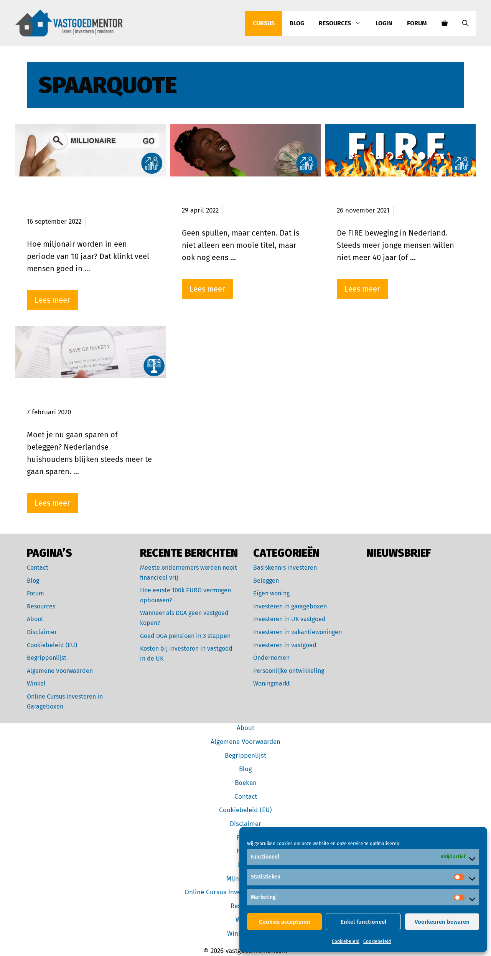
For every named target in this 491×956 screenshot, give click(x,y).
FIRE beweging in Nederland (395, 196)
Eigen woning (271, 593)
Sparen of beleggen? (69, 398)
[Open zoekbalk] (465, 23)
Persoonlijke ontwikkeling (288, 670)
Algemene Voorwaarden (60, 670)
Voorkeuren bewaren (442, 921)
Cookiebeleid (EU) (52, 645)
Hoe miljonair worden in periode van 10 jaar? (77, 202)
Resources (335, 23)
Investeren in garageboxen (290, 606)
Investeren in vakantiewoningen (297, 632)
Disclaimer (42, 632)
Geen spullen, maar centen (237, 196)
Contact (37, 567)
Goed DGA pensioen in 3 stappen (185, 636)
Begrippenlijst (46, 657)
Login (384, 23)
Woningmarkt (271, 683)
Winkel (36, 683)
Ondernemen (271, 657)
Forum (417, 23)
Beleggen (266, 580)
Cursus (264, 23)
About (35, 619)
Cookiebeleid (345, 941)
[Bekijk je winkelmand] (444, 23)
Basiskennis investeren (285, 567)
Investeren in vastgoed (284, 645)
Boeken (246, 783)
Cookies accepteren (284, 921)
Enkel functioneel (363, 921)
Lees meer (52, 300)
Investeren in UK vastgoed (289, 619)
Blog (297, 23)
